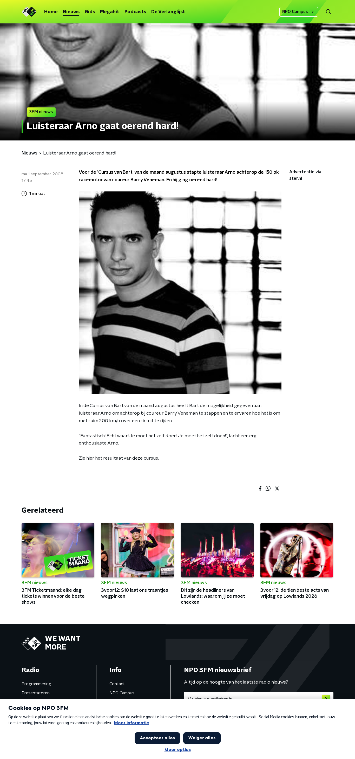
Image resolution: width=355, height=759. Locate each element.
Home (51, 12)
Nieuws (71, 12)
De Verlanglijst (168, 12)
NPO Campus (295, 12)
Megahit (109, 12)
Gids (90, 12)
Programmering (36, 684)
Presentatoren (36, 693)
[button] (328, 12)
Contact (117, 684)
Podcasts (135, 12)
